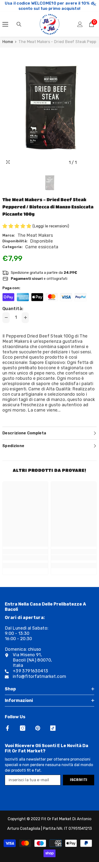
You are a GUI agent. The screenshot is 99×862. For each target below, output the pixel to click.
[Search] (19, 24)
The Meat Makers (35, 235)
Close (95, 4)
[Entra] (80, 24)
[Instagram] (22, 728)
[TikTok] (53, 728)
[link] (25, 557)
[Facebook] (7, 728)
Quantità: (12, 308)
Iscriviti (78, 780)
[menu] (5, 24)
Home (7, 41)
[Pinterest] (37, 728)
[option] (49, 107)
